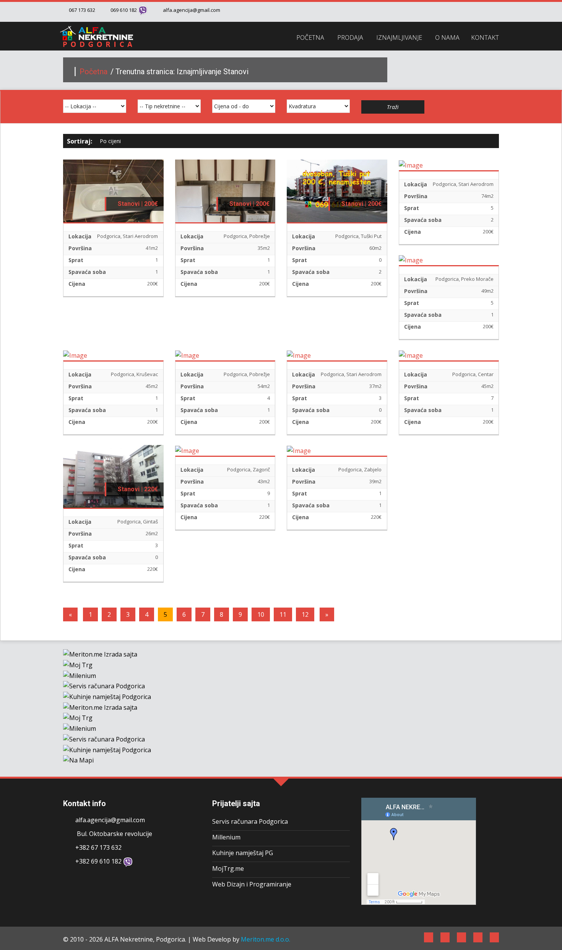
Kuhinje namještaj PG (242, 853)
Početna (94, 71)
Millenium (226, 837)
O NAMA (447, 37)
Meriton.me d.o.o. (265, 939)
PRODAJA (350, 37)
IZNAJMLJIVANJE (399, 37)
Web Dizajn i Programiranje (251, 884)
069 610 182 (123, 10)
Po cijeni (111, 141)
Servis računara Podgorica (250, 821)
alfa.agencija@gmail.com (191, 10)
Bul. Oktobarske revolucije (113, 833)
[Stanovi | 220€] (113, 476)
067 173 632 (82, 10)
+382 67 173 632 (98, 847)
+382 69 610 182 (98, 861)
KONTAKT (485, 37)
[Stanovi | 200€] (113, 190)
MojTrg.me (228, 868)
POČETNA (310, 37)
